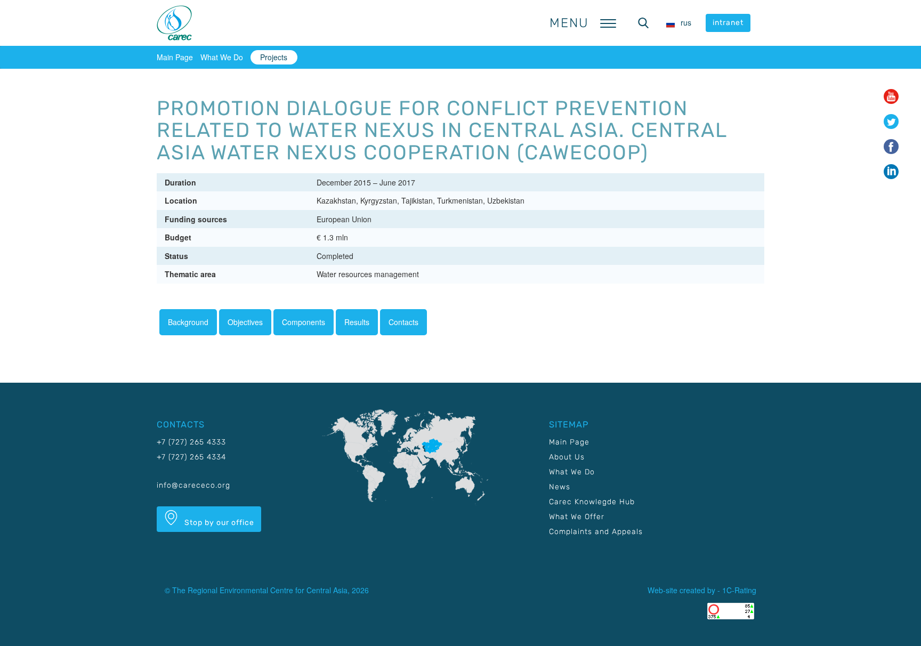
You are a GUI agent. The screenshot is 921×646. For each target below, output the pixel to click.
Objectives (245, 322)
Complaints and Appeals (596, 531)
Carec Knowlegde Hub (592, 501)
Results (356, 322)
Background (188, 322)
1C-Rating (739, 590)
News (559, 486)
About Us (567, 457)
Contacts (403, 322)
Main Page (175, 57)
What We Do (221, 57)
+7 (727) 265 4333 (191, 442)
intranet (728, 22)
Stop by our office (218, 522)
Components (303, 322)
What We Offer (576, 516)
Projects (273, 57)
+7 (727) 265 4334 (191, 457)
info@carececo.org (193, 485)
